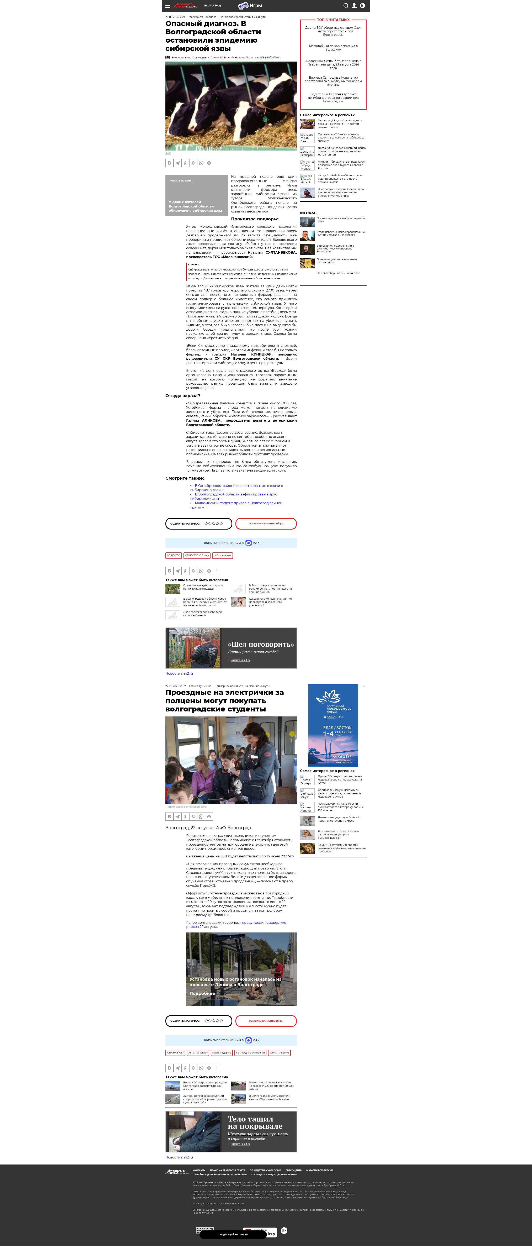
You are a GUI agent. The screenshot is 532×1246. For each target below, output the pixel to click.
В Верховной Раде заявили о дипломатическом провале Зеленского (335, 248)
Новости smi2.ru (179, 673)
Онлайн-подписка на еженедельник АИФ (220, 1174)
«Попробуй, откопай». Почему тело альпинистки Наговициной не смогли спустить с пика (341, 192)
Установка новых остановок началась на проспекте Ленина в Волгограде (236, 982)
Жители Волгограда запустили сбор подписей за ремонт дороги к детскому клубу (205, 1099)
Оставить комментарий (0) (266, 523)
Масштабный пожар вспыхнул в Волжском (333, 47)
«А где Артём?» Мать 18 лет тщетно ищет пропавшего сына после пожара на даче (340, 179)
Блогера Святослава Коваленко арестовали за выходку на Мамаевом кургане (333, 81)
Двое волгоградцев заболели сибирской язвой (202, 613)
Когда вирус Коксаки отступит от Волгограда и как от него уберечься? (270, 602)
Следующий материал (233, 1234)
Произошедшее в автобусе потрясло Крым (341, 220)
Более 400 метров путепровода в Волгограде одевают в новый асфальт (205, 1086)
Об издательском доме (265, 1170)
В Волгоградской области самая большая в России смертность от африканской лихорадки (205, 602)
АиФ (168, 153)
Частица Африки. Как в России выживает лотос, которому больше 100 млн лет (341, 807)
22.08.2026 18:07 (175, 686)
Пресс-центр (294, 1170)
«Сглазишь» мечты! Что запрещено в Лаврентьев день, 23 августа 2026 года (333, 64)
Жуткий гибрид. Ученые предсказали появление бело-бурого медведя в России (342, 165)
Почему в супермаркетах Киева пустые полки (337, 261)
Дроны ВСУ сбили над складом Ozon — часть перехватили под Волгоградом (333, 31)
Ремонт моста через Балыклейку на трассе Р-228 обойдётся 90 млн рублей (271, 1086)
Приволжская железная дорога (186, 806)
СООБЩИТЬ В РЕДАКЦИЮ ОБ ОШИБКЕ (274, 1174)
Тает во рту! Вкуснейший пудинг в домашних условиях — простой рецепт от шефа (340, 124)
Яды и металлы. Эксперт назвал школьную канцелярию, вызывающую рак (338, 834)
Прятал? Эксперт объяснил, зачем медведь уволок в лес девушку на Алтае (340, 779)
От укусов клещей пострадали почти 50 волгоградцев (203, 587)
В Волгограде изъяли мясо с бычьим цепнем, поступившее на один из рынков (270, 589)
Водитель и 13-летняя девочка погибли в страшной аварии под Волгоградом (333, 98)
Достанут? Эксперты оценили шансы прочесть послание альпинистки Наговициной (342, 151)
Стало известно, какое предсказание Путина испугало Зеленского (341, 233)
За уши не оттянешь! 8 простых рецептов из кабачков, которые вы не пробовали (342, 848)
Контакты (199, 1170)
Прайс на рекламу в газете (227, 1170)
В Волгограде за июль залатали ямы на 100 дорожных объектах (269, 1097)
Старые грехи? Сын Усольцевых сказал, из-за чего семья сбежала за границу (341, 137)
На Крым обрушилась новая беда (338, 273)
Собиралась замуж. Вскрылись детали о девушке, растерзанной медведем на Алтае (339, 793)
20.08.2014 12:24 (175, 17)
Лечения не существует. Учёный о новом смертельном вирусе (339, 819)
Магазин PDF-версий (319, 1170)
